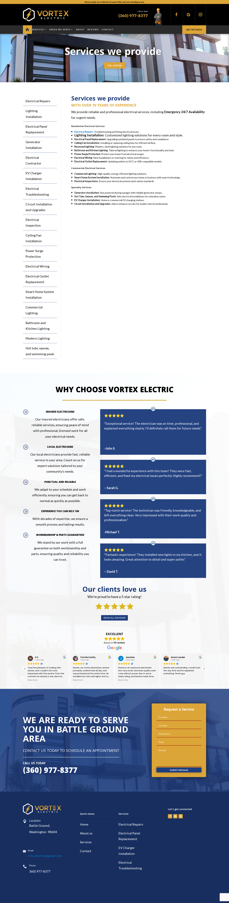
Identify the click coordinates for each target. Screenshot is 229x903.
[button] (204, 669)
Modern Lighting (38, 338)
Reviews (93, 29)
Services (38, 29)
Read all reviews (114, 617)
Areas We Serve (59, 29)
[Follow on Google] (188, 14)
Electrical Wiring (37, 266)
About (80, 29)
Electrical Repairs (38, 101)
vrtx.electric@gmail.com (45, 856)
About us (86, 833)
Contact (108, 29)
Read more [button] (33, 680)
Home (84, 824)
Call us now (114, 65)
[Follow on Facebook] (176, 14)
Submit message (179, 770)
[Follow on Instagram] (200, 14)
